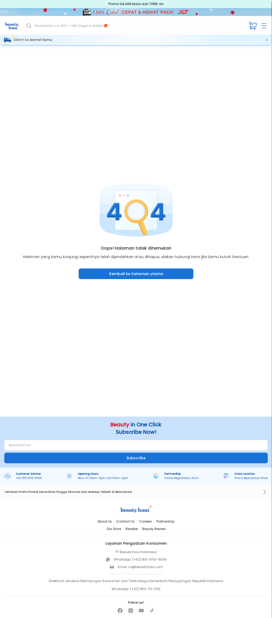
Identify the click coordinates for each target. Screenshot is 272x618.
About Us (104, 521)
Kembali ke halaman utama (136, 273)
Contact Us (125, 521)
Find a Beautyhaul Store (251, 478)
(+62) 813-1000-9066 (149, 559)
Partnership (165, 521)
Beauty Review (154, 529)
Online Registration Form (181, 478)
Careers (145, 521)
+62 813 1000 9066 (29, 478)
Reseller (132, 529)
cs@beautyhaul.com (145, 567)
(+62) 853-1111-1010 (145, 589)
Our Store (114, 529)
